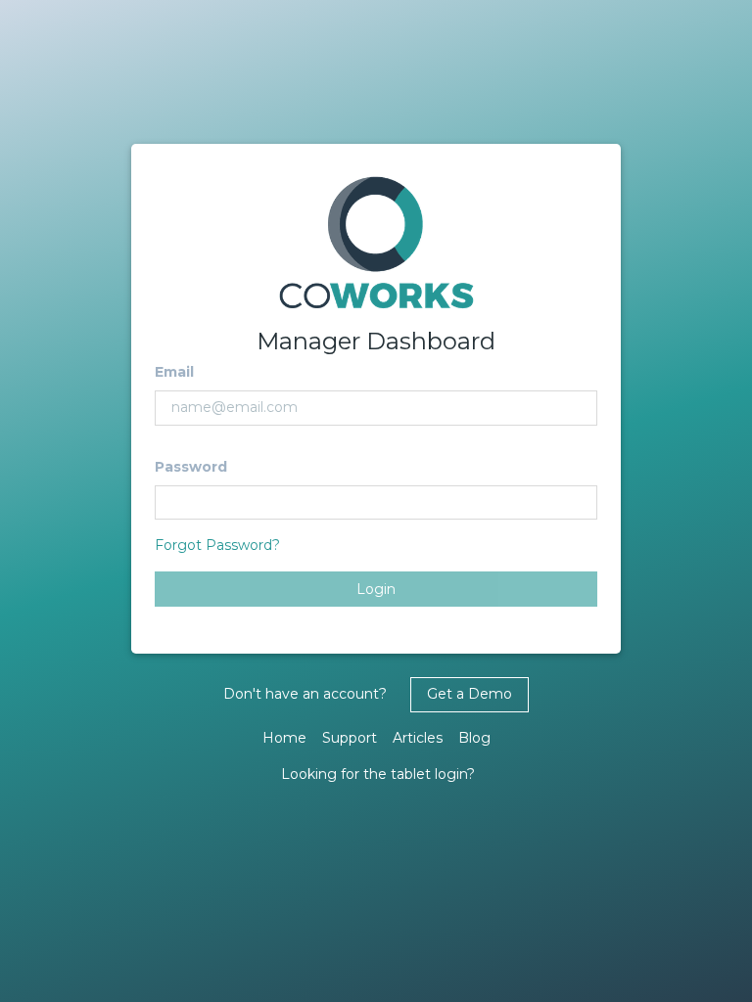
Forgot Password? (217, 545)
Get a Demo (469, 694)
